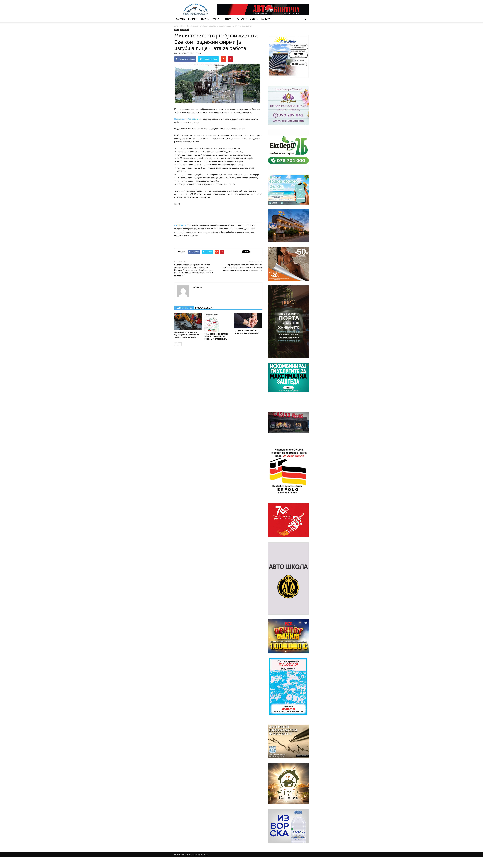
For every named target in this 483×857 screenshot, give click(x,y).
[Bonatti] (288, 264)
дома (176, 26)
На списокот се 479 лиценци (186, 119)
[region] (288, 56)
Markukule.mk (180, 225)
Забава (240, 19)
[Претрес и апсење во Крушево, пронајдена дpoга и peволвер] (248, 321)
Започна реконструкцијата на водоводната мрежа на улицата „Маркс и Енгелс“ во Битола (187, 334)
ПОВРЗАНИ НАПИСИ (184, 308)
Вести (204, 19)
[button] (306, 19)
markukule (188, 53)
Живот (228, 19)
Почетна (180, 19)
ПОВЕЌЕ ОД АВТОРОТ (204, 308)
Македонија (184, 29)
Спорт (216, 19)
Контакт (265, 19)
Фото (252, 19)
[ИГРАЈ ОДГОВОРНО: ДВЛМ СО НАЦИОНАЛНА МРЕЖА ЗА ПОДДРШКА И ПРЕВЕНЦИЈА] (218, 322)
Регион (191, 19)
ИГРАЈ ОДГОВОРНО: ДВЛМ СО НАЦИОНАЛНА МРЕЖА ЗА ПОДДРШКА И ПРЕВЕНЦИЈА (216, 336)
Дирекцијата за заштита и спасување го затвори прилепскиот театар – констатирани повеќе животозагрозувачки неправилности (242, 267)
